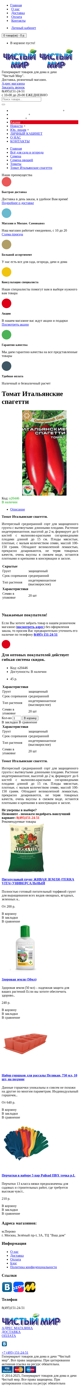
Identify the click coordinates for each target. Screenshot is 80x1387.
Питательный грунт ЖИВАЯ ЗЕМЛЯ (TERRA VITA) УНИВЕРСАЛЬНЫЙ (38, 881)
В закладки (10, 722)
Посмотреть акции (15, 324)
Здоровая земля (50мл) (19, 979)
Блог (13, 1263)
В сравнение (28, 722)
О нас (14, 1252)
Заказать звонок (13, 87)
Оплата (15, 1259)
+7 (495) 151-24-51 (15, 1352)
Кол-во (7, 718)
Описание (17, 509)
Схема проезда (12, 234)
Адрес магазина (13, 83)
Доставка (17, 1255)
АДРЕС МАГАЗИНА (17, 1328)
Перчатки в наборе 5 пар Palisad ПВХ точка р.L (38, 1175)
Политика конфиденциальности (33, 1267)
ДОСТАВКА (11, 1332)
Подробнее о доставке (18, 203)
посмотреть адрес (30, 627)
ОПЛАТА (9, 1336)
